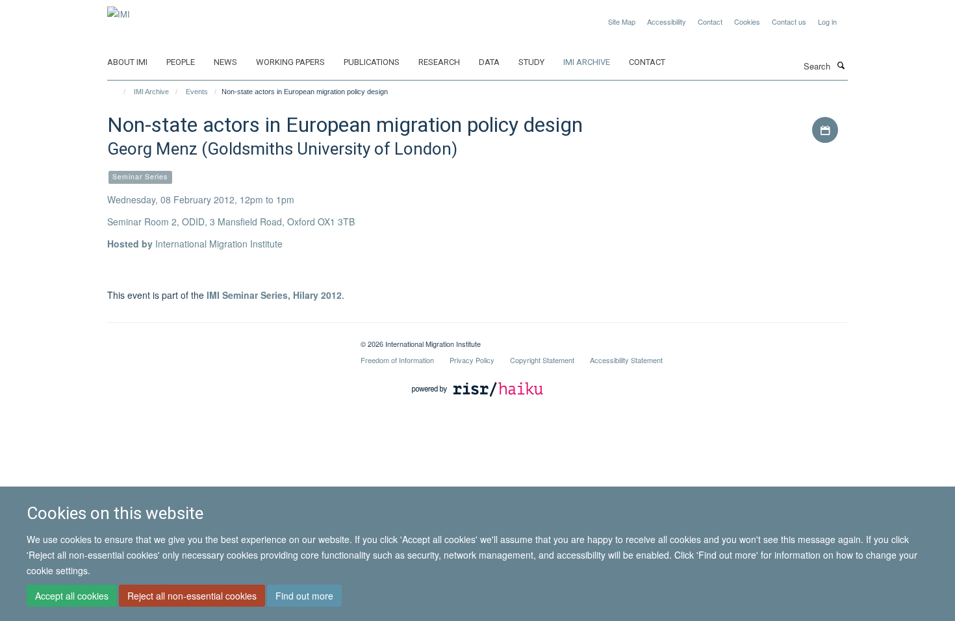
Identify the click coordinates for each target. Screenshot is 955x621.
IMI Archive (586, 62)
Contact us (789, 21)
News (225, 62)
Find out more (304, 595)
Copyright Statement (542, 360)
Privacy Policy (472, 360)
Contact (710, 21)
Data (489, 62)
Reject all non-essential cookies (192, 595)
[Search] (841, 65)
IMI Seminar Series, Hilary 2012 (274, 294)
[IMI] (118, 9)
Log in (827, 21)
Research (439, 62)
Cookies (747, 21)
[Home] (118, 91)
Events (197, 91)
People (180, 62)
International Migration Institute (219, 243)
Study (531, 62)
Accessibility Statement (626, 360)
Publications (372, 62)
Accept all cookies (71, 595)
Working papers (290, 62)
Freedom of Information (397, 360)
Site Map (621, 21)
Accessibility (666, 21)
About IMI (127, 62)
